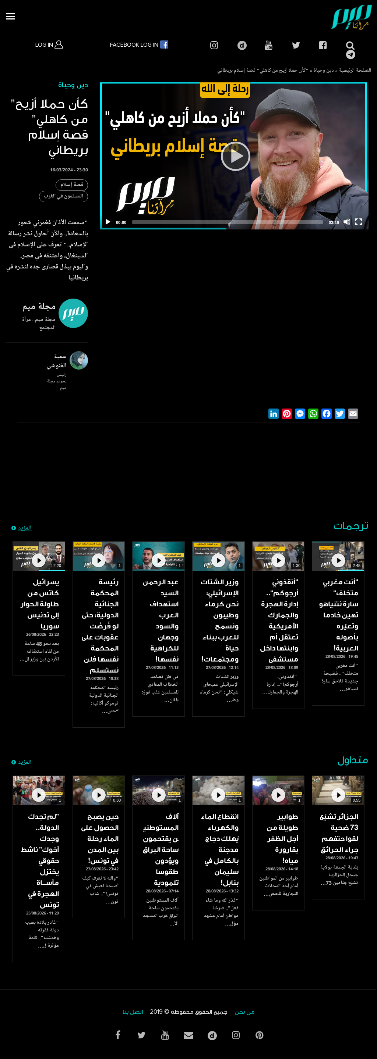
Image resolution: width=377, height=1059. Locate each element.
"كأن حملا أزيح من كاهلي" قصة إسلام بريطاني (263, 71)
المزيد (25, 528)
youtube (268, 45)
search (349, 45)
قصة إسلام (71, 185)
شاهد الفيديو (338, 556)
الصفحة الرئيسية (355, 71)
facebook (322, 45)
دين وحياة (323, 71)
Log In (44, 45)
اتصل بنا (133, 1012)
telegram (349, 54)
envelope (188, 1035)
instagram (214, 45)
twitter (295, 45)
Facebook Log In (135, 45)
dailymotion (241, 45)
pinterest (259, 1035)
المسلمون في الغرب (63, 196)
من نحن (244, 1012)
